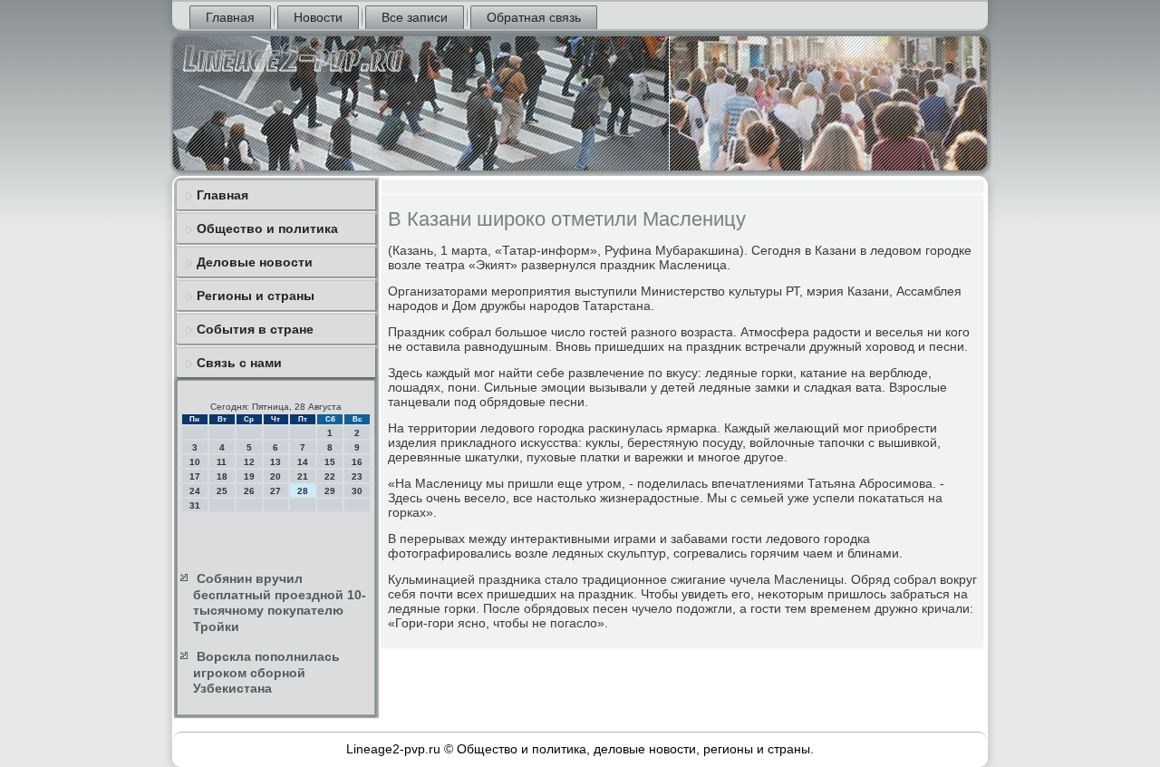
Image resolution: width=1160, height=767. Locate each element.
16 (357, 462)
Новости (318, 17)
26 (249, 491)
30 (357, 491)
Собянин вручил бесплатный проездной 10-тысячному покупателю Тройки (279, 602)
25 (222, 491)
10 (194, 462)
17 (194, 476)
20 (275, 476)
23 (357, 476)
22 (329, 476)
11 (222, 462)
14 (302, 462)
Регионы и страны (255, 295)
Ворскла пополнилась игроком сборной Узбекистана (266, 672)
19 (249, 476)
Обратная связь (534, 17)
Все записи (415, 17)
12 (249, 462)
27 (275, 491)
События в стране (255, 329)
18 (222, 476)
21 (302, 476)
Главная (230, 17)
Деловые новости (255, 262)
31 (194, 505)
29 (329, 491)
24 (194, 491)
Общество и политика (267, 228)
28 (302, 491)
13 (275, 462)
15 (329, 462)
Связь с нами (239, 362)
